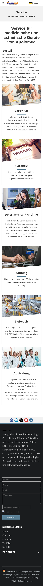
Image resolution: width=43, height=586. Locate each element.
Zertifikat (6, 543)
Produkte (6, 539)
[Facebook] (11, 420)
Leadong (34, 577)
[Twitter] (21, 420)
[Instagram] (31, 420)
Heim (5, 531)
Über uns (7, 535)
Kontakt (6, 547)
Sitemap (9, 577)
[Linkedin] (16, 420)
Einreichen (11, 517)
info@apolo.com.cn (24, 581)
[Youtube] (26, 420)
